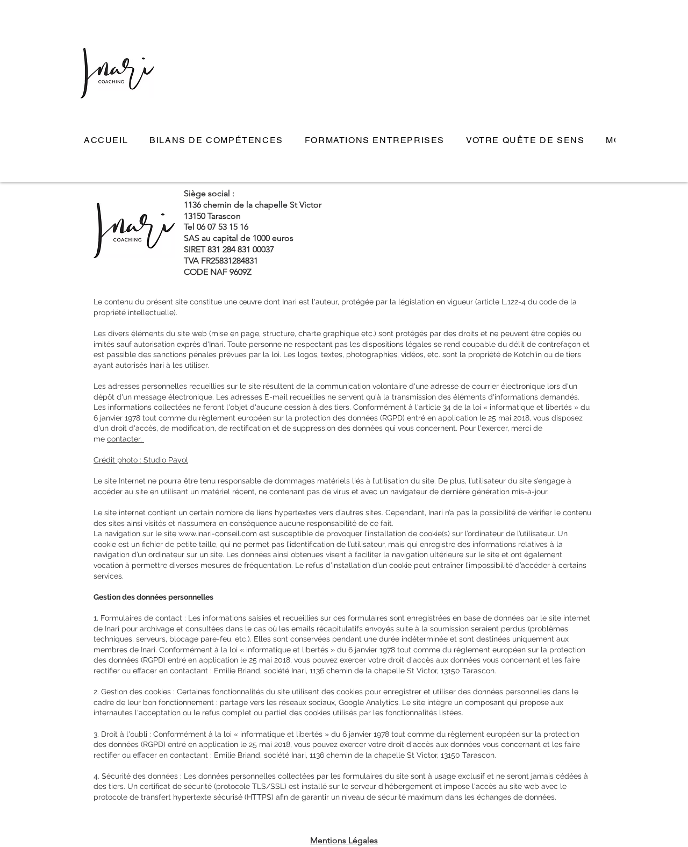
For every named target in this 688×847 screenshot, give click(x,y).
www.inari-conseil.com (217, 533)
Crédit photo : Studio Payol (141, 459)
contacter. (125, 439)
